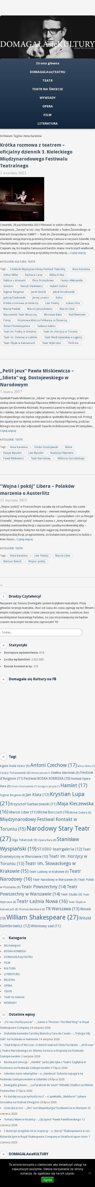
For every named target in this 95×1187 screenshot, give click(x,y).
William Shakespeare (42, 917)
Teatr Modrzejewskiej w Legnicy (63, 337)
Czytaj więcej (78, 252)
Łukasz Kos (73, 303)
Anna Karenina (81, 269)
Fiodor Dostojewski (46, 447)
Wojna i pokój (36, 561)
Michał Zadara (80, 812)
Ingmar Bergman (13, 291)
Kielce (59, 297)
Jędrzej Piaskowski (14, 297)
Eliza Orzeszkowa (43, 280)
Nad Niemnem (77, 314)
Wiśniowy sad (46, 926)
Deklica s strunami (14, 280)
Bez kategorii (12, 945)
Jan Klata (37, 794)
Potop (7, 320)
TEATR (47, 80)
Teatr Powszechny (43, 886)
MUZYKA (9, 979)
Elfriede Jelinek (40, 773)
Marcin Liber (67, 308)
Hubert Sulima (58, 286)
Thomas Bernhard (32, 909)
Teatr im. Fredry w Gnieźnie (19, 331)
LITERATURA (48, 123)
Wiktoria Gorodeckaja (70, 458)
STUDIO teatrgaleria (59, 849)
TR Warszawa (63, 908)
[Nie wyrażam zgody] (89, 1173)
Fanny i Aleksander (72, 280)
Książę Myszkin (12, 452)
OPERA (47, 106)
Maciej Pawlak (11, 308)
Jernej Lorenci (40, 297)
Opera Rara (47, 840)
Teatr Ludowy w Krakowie (49, 871)
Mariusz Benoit (12, 561)
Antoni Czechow (53, 765)
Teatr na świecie (14, 997)
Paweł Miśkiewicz (13, 458)
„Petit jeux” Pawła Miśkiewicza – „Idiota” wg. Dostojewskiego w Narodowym (37, 377)
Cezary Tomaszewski (15, 772)
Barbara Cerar (34, 275)
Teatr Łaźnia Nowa (42, 901)
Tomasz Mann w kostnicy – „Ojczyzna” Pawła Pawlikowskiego (42, 1119)
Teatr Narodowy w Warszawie (55, 879)
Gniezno (8, 286)
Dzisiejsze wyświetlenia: (21, 652)
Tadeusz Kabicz (46, 326)
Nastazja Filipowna (61, 452)
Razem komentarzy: (18, 666)
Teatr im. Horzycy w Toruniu (60, 331)
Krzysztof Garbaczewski (33, 804)
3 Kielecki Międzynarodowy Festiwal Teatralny (37, 269)
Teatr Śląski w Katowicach (19, 343)
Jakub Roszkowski (64, 291)
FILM (47, 115)
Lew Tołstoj (52, 303)
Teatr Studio (71, 894)
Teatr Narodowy (41, 458)
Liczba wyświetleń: (17, 659)
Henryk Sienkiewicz (31, 286)
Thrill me (73, 343)
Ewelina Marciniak (65, 772)
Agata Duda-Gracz (15, 766)
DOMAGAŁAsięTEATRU (47, 72)
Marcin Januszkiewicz (40, 308)
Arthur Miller (10, 275)
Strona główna (47, 63)
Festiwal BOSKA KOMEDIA (47, 779)
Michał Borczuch (53, 812)
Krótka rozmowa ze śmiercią (20, 303)
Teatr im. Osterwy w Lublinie (20, 337)
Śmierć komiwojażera (16, 326)
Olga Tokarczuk (24, 840)
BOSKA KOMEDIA (15, 951)
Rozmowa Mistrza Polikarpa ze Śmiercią (42, 320)
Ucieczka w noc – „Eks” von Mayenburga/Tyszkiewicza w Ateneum (45, 1108)
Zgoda (47, 1179)
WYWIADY (48, 98)
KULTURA (20, 261)
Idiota (68, 447)
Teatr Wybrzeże (51, 343)
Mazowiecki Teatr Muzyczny (20, 314)
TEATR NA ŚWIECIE (47, 89)
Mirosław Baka (53, 314)
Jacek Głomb (38, 291)
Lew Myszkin (36, 452)
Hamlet (74, 785)
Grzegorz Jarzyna (49, 786)
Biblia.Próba (56, 275)
